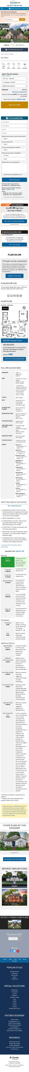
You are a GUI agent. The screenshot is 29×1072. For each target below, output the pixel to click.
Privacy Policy (22, 197)
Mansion (14, 995)
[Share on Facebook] (14, 296)
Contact (14, 961)
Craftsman (14, 973)
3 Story (14, 1006)
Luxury (15, 994)
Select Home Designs (14, 1023)
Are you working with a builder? (11, 147)
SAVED (12, 8)
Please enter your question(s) (11, 162)
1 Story (14, 1003)
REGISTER (18, 8)
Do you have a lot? (7, 142)
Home (2, 54)
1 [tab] (12, 44)
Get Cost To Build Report (14, 221)
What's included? (6, 76)
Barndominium (14, 971)
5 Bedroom (14, 990)
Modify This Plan (14, 276)
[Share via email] (8, 296)
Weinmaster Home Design (14, 1030)
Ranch (14, 977)
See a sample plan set (14, 506)
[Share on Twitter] (17, 296)
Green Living (14, 1019)
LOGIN (24, 8)
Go (19, 939)
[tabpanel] (14, 33)
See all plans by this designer (14, 859)
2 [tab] (14, 44)
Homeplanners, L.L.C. (14, 1021)
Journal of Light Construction (14, 1047)
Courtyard (14, 992)
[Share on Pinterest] (20, 296)
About (24, 959)
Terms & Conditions (15, 15)
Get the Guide (14, 244)
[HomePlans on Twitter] (14, 951)
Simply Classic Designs (14, 1025)
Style (6, 54)
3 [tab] (17, 44)
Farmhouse (14, 975)
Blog (15, 959)
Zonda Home (14, 1049)
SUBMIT (22, 19)
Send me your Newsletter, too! (13, 174)
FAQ (19, 959)
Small (14, 1001)
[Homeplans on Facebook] (11, 951)
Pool (14, 999)
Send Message (14, 180)
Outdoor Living (14, 997)
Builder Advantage (14, 1043)
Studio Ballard (14, 1027)
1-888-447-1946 (14, 5)
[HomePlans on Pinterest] (17, 951)
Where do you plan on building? (11, 153)
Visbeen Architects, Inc (14, 1029)
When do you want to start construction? (14, 136)
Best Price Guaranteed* (19, 92)
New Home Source (14, 1041)
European (11, 54)
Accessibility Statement (14, 1066)
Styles (10, 959)
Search (5, 959)
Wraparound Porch (14, 1008)
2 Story (14, 1005)
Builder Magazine (14, 1045)
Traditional (14, 979)
